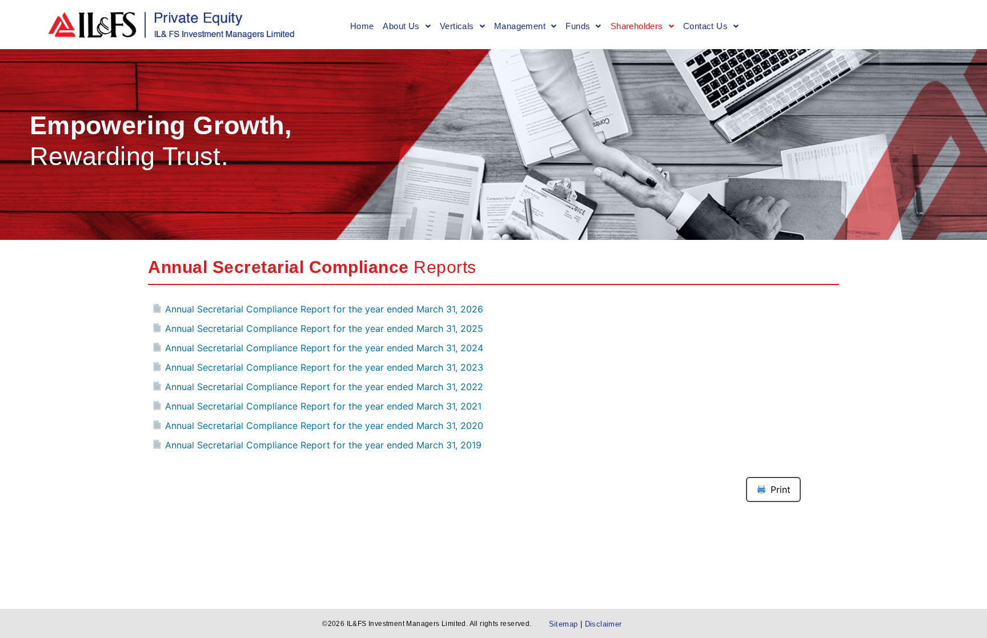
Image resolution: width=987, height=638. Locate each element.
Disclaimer (603, 624)
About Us (401, 26)
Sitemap (564, 624)
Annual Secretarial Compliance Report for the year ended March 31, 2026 (322, 309)
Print (781, 489)
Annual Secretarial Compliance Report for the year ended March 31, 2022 (322, 386)
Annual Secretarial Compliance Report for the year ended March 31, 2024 (322, 348)
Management (519, 26)
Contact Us (705, 26)
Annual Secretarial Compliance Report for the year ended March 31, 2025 (322, 328)
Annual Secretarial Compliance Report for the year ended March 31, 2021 (322, 406)
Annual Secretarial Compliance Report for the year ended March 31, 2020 (322, 425)
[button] (406, 26)
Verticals (457, 26)
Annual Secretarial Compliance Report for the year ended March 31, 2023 (322, 367)
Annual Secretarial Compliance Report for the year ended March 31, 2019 (322, 445)
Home (362, 26)
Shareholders (637, 26)
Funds (577, 26)
